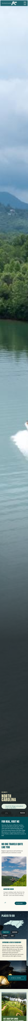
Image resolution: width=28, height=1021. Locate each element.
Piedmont (5, 935)
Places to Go (6, 932)
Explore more (19, 903)
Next (9, 812)
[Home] (9, 3)
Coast (12, 935)
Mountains (14, 932)
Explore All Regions (16, 978)
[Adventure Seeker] (14, 877)
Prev (3, 812)
